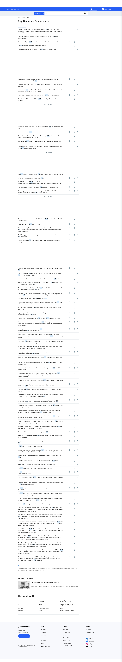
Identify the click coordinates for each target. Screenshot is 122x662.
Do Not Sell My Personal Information (68, 644)
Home (19, 17)
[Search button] (86, 13)
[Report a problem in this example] (78, 29)
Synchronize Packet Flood (67, 610)
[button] (93, 9)
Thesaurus (43, 632)
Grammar (43, 638)
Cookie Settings (67, 638)
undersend (20, 608)
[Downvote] (74, 30)
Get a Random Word (24, 636)
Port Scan (20, 610)
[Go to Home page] (13, 9)
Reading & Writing (45, 646)
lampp (61, 608)
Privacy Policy (66, 632)
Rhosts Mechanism (23, 600)
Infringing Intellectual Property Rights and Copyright (67, 600)
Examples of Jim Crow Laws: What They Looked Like (45, 582)
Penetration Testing (44, 608)
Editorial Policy (67, 635)
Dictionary (43, 629)
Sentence (24, 17)
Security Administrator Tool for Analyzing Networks (67, 605)
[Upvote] (69, 30)
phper (40, 604)
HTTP (19, 604)
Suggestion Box (90, 632)
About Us (65, 629)
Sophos (41, 610)
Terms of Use (66, 640)
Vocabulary (43, 640)
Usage (42, 643)
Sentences (38, 13)
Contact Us (88, 629)
